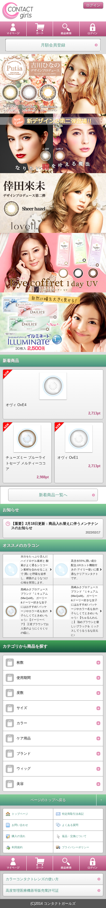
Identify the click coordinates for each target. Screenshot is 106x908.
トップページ (20, 813)
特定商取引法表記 (73, 813)
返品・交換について (74, 836)
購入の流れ (18, 836)
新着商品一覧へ (53, 494)
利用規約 (17, 847)
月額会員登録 (53, 45)
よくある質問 (70, 824)
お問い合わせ (20, 824)
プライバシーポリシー (75, 847)
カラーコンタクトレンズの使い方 (32, 879)
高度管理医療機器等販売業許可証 (32, 890)
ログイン (93, 5)
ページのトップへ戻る (48, 800)
